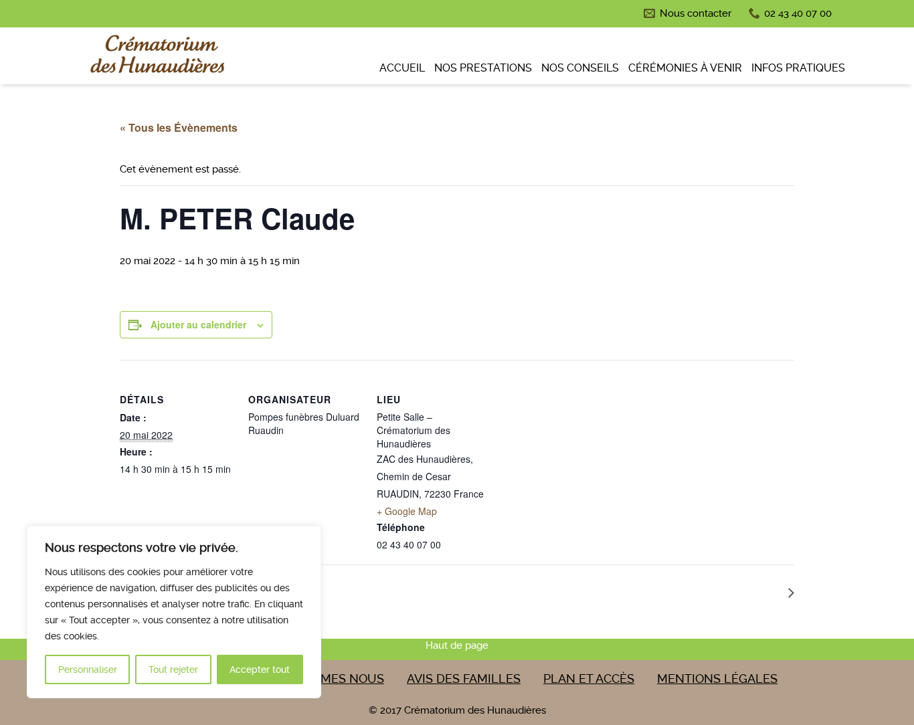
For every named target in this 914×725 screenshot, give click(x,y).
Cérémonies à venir (685, 68)
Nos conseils (580, 68)
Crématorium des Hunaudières (156, 57)
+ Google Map (407, 511)
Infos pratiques (798, 68)
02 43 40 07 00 (798, 13)
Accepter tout (260, 669)
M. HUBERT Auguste (729, 591)
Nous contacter (695, 13)
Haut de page (457, 645)
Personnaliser (87, 669)
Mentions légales (717, 678)
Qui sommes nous (326, 678)
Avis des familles (464, 678)
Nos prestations (483, 68)
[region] (174, 612)
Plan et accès (588, 678)
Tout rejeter (173, 669)
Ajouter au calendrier (198, 324)
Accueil (402, 68)
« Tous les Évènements (179, 127)
